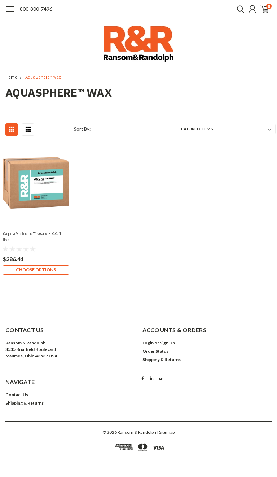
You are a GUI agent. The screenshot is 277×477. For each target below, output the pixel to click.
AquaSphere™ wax (43, 77)
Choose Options (36, 269)
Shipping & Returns (161, 359)
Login (148, 343)
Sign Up (167, 343)
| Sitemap (166, 432)
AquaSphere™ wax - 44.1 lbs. (32, 236)
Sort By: (82, 129)
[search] (239, 9)
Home (11, 77)
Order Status (155, 351)
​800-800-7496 (36, 9)
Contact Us (16, 394)
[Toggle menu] (10, 13)
